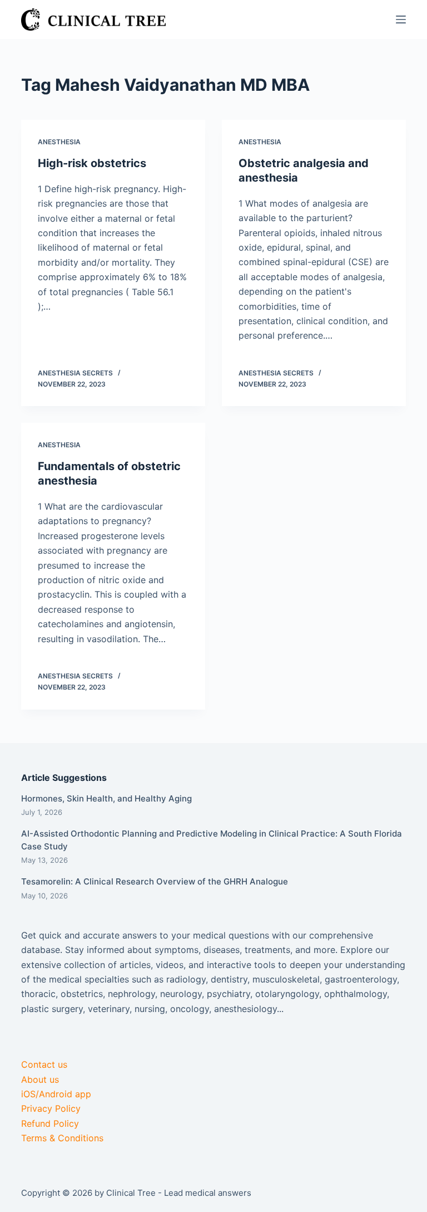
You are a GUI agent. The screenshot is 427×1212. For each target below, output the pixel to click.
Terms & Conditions (62, 1137)
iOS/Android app (56, 1093)
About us (40, 1079)
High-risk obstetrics (92, 163)
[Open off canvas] (401, 19)
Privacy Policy (51, 1108)
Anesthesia (59, 142)
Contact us (44, 1064)
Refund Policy (50, 1123)
